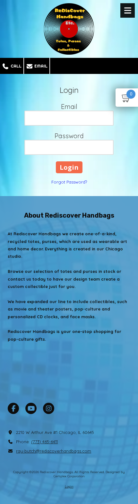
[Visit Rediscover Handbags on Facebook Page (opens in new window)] (13, 408)
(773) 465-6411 (44, 441)
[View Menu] (127, 10)
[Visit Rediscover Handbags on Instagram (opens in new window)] (48, 408)
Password (69, 136)
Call (15, 65)
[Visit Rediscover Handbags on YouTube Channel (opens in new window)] (31, 408)
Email (40, 65)
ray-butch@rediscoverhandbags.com (53, 451)
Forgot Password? (69, 181)
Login (69, 486)
